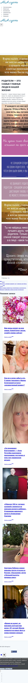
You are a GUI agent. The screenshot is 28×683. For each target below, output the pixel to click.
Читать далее (8, 337)
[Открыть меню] (1, 24)
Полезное (5, 14)
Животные (6, 9)
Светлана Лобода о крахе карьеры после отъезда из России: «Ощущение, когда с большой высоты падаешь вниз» (15, 572)
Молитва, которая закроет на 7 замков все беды (13, 282)
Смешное (5, 16)
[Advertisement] (14, 40)
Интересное (6, 10)
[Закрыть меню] (0, 671)
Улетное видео (7, 7)
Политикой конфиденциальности (9, 665)
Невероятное (6, 12)
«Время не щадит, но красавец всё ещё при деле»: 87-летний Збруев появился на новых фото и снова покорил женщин (14, 628)
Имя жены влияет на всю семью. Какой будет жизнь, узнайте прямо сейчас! (15, 330)
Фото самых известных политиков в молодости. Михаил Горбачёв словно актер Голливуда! (13, 288)
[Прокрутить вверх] (1, 655)
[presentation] (15, 310)
